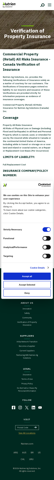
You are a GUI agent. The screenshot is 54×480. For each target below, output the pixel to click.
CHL (23, 459)
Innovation (27, 308)
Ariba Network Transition (27, 341)
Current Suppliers (27, 350)
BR (32, 452)
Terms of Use (27, 379)
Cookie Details (37, 267)
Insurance (27, 374)
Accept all (27, 276)
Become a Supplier (27, 346)
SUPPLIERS (27, 335)
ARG (16, 452)
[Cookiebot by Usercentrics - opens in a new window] (38, 185)
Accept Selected (27, 284)
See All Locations (27, 433)
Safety (27, 313)
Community (27, 317)
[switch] (46, 238)
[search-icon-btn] (42, 5)
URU (31, 459)
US (39, 452)
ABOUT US (27, 302)
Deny (27, 293)
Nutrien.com (27, 443)
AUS (24, 452)
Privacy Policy (27, 383)
